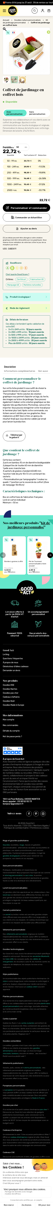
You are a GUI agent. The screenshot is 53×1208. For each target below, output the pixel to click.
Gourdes (6, 845)
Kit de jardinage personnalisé (29, 525)
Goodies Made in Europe (13, 705)
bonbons (15, 1054)
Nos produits (10, 680)
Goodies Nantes (10, 689)
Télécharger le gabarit (15, 436)
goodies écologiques (11, 856)
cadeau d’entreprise (18, 1137)
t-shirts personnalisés (32, 1068)
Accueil (6, 20)
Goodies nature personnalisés (27, 20)
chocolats (7, 1054)
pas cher (43, 1109)
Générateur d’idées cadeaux (16, 666)
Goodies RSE (8, 685)
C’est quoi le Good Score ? (17, 274)
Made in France (38, 1098)
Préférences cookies (39, 828)
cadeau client (31, 987)
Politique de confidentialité (16, 828)
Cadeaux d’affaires (11, 697)
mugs (22, 845)
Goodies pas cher (10, 693)
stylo (5, 981)
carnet (8, 914)
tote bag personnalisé (13, 875)
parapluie (9, 1090)
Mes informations (13, 715)
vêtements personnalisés (16, 934)
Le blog (6, 654)
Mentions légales (41, 825)
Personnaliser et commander (28, 208)
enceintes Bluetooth (41, 956)
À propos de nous (10, 662)
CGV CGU (27, 825)
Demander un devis (11, 670)
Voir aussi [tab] (43, 371)
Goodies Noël (9, 701)
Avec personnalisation (15, 113)
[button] (4, 10)
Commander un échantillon (28, 217)
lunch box (6, 895)
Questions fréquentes (13, 658)
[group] (14, 555)
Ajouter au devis (28, 228)
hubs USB (9, 959)
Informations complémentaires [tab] (19, 371)
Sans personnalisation (37, 113)
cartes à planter (27, 1023)
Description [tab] (10, 367)
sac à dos (29, 875)
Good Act (8, 650)
